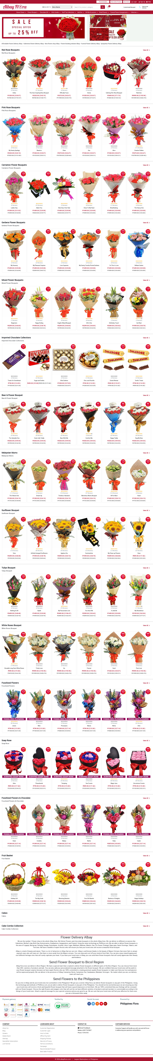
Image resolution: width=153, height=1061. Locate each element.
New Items (126, 1)
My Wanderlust (139, 611)
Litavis (14, 726)
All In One (89, 323)
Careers (4, 1033)
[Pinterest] (101, 1004)
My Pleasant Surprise (39, 265)
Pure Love (139, 668)
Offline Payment (45, 1036)
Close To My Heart (89, 208)
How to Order (44, 1033)
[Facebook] (89, 1004)
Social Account (93, 999)
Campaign (43, 1046)
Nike (39, 726)
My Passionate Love (64, 611)
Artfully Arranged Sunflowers (39, 553)
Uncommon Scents (139, 783)
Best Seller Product (116, 1)
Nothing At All (14, 611)
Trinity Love (39, 668)
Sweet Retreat (114, 380)
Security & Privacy (46, 1041)
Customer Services (122, 1024)
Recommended (103, 1)
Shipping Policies (45, 1038)
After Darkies (64, 380)
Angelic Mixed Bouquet (64, 323)
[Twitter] (93, 1004)
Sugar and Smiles (39, 380)
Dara (139, 553)
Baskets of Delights (114, 898)
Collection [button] (134, 12)
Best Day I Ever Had (64, 208)
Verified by (59, 999)
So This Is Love (114, 265)
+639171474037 (86, 1030)
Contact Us (82, 1024)
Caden (139, 841)
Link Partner (6, 1044)
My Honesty (14, 265)
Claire (14, 841)
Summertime (89, 553)
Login (135, 2)
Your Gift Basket (89, 898)
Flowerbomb (39, 783)
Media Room (6, 1036)
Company (5, 1024)
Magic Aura (114, 783)
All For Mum (114, 496)
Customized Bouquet (129, 7)
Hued (139, 496)
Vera (14, 553)
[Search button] (103, 7)
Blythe (89, 841)
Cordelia (39, 841)
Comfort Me (89, 438)
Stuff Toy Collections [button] (68, 12)
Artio (139, 726)
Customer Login (45, 1031)
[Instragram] (97, 1004)
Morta (114, 726)
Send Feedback (85, 1028)
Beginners (14, 323)
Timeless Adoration (64, 496)
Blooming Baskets (64, 898)
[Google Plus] (105, 1004)
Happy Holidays (139, 898)
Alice (114, 150)
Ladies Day (14, 208)
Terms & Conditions (46, 1044)
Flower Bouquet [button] (32, 12)
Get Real (138, 323)
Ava (89, 150)
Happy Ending (39, 323)
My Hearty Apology (14, 150)
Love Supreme (64, 265)
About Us (5, 1028)
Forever (89, 668)
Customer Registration (47, 1028)
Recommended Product (47, 1049)
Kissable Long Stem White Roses (14, 668)
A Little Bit (114, 611)
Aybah (39, 611)
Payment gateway (9, 999)
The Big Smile (39, 898)
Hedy (114, 841)
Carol (114, 668)
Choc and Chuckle (89, 380)
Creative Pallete (139, 150)
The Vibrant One (14, 496)
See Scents (89, 783)
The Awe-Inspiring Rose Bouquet (39, 93)
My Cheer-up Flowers (114, 553)
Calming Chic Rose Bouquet (114, 93)
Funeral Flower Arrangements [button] (119, 12)
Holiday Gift (14, 898)
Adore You (39, 208)
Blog (3, 1031)
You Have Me (89, 611)
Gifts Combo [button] (55, 12)
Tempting (64, 783)
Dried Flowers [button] (103, 12)
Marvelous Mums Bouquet (89, 496)
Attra (14, 783)
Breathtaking (114, 208)
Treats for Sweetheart (14, 380)
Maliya (64, 841)
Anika (14, 93)
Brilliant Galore (139, 265)
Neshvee (139, 93)
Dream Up (39, 496)
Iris (64, 668)
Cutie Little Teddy (39, 438)
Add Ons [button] (79, 12)
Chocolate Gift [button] (44, 12)
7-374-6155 (85, 1033)
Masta (89, 726)
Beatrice (39, 150)
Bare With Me (64, 438)
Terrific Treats (139, 380)
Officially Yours (64, 93)
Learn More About (47, 1024)
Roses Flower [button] (20, 12)
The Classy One (139, 208)
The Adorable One (14, 438)
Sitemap (5, 1038)
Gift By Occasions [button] (90, 12)
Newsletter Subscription (10, 1041)
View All (145, 50)
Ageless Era (64, 553)
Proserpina (64, 726)
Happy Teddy (114, 438)
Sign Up (142, 2)
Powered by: (125, 999)
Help (149, 2)
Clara (64, 150)
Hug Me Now (139, 438)
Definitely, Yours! (114, 323)
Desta (89, 93)
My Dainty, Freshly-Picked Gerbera (89, 265)
